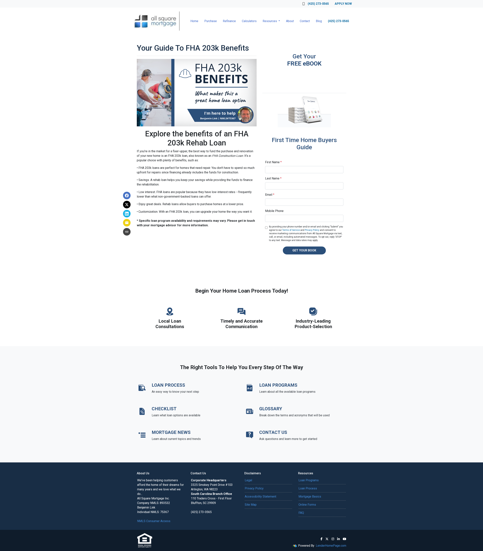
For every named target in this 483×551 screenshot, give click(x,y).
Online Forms (307, 504)
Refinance (229, 21)
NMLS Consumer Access (153, 521)
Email (269, 194)
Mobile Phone (274, 211)
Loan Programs (308, 480)
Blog (319, 21)
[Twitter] (326, 538)
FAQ (301, 513)
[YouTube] (344, 538)
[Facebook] (321, 538)
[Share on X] (127, 204)
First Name (273, 162)
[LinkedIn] (338, 538)
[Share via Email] (127, 222)
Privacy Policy (312, 230)
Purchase (210, 21)
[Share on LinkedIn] (127, 213)
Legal (248, 480)
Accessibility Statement (260, 496)
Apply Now (343, 3)
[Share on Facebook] (127, 195)
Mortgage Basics (309, 496)
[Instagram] (332, 538)
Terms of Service (291, 230)
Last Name (273, 178)
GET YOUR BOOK (304, 250)
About (290, 21)
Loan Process (307, 488)
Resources (270, 21)
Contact (305, 21)
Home (194, 21)
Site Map (251, 504)
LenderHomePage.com (331, 545)
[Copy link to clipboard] (127, 232)
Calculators (249, 21)
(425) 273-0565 (318, 3)
